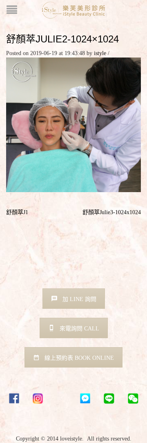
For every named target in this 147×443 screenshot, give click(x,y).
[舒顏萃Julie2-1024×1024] (73, 124)
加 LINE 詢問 (79, 299)
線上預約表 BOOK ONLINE (79, 358)
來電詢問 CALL (79, 329)
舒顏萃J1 (17, 212)
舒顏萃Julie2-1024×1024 (62, 38)
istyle (100, 53)
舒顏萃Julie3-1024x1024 (111, 212)
